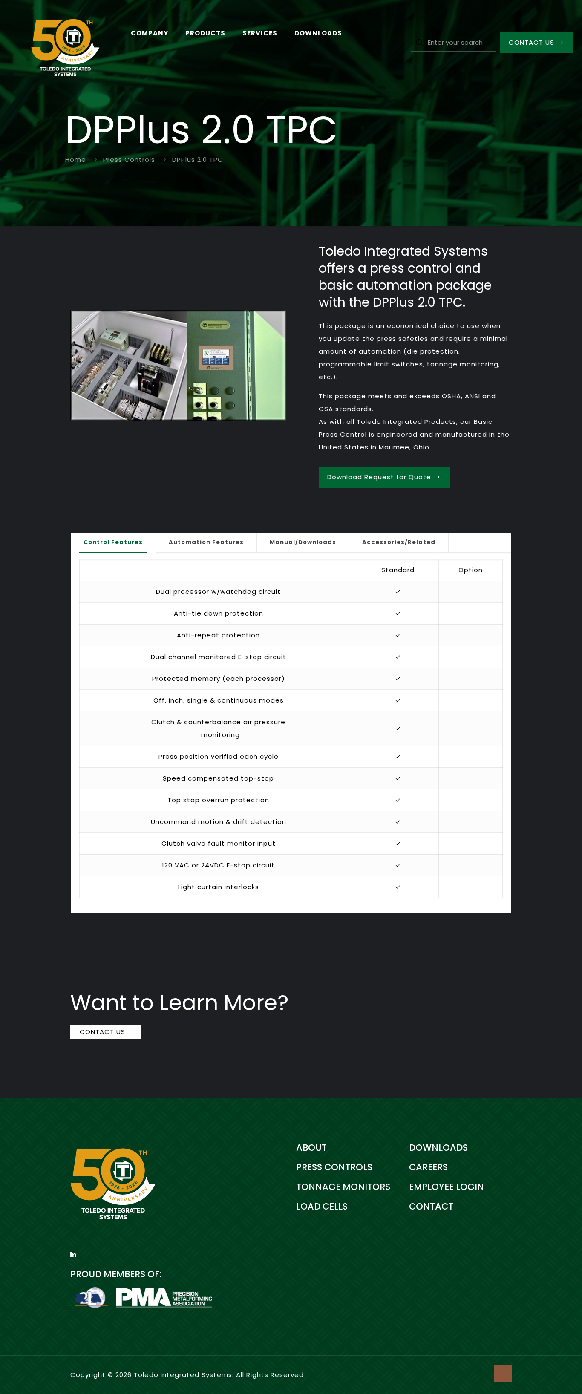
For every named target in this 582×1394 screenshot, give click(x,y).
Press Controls (129, 159)
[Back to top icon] (503, 1373)
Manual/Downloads (303, 542)
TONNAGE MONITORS (343, 1187)
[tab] (113, 542)
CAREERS (428, 1167)
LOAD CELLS (322, 1206)
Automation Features (206, 542)
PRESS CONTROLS (334, 1167)
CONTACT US (531, 42)
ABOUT (311, 1147)
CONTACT (431, 1206)
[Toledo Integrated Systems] (59, 42)
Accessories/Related (398, 542)
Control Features (113, 542)
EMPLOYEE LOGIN (446, 1187)
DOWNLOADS (438, 1147)
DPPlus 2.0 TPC (197, 159)
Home (75, 159)
